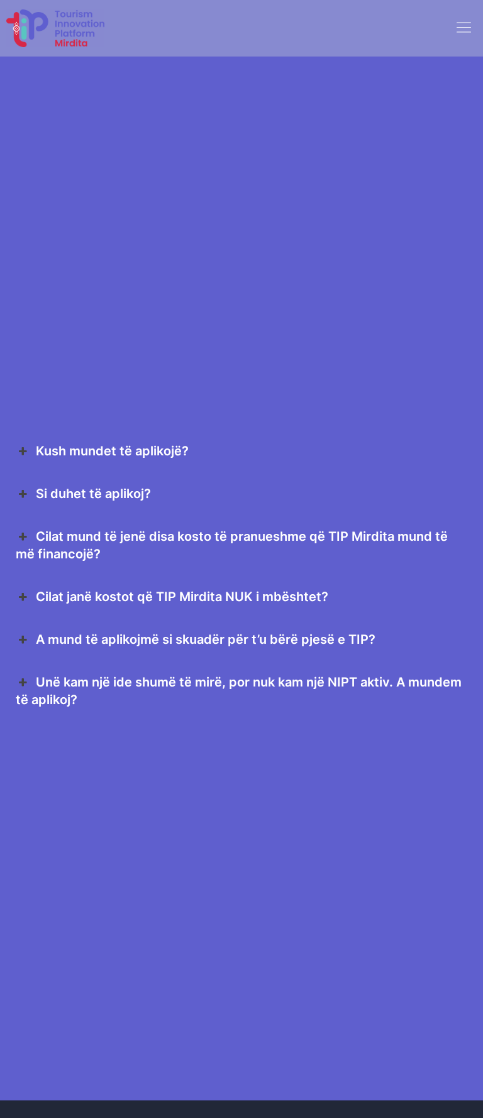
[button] (464, 27)
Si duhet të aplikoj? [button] (93, 493)
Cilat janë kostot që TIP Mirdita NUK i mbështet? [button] (182, 596)
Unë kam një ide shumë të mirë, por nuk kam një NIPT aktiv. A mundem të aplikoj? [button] (239, 691)
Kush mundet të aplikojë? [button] (112, 451)
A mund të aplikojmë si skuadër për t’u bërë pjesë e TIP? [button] (205, 639)
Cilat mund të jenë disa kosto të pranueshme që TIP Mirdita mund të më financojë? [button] (232, 545)
